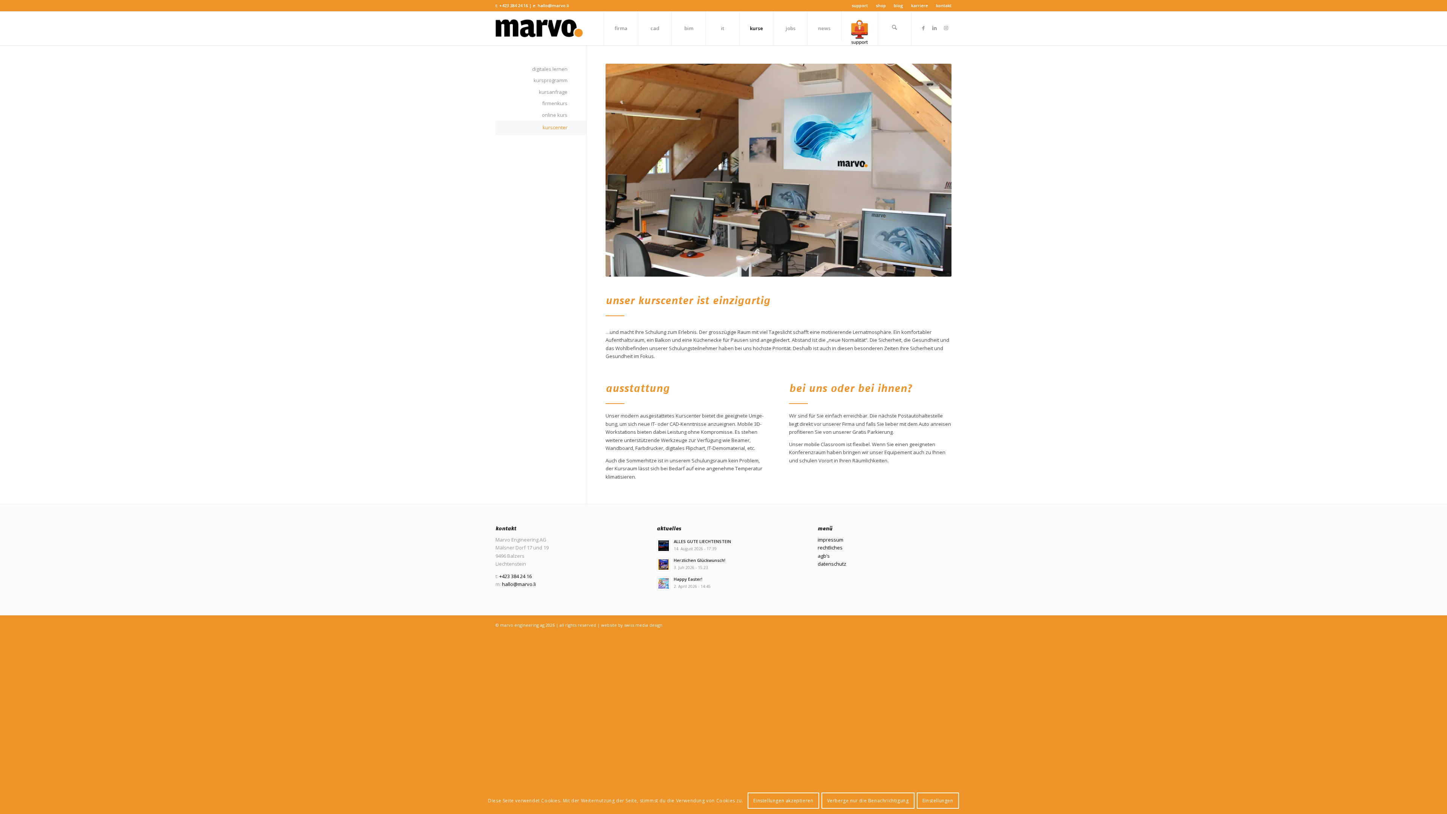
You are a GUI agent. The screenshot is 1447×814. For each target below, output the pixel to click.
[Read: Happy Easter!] (663, 583)
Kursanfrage (553, 92)
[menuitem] (860, 6)
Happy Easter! (688, 579)
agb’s (824, 555)
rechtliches (830, 547)
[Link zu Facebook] (923, 28)
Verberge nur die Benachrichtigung (868, 800)
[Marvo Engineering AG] (539, 28)
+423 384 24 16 (513, 5)
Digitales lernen (549, 69)
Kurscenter (555, 127)
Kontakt (943, 5)
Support (860, 5)
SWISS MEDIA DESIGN (643, 625)
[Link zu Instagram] (945, 28)
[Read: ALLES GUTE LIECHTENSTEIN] (663, 545)
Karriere (919, 5)
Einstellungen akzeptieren (783, 800)
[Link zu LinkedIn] (934, 28)
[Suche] (895, 28)
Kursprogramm (550, 80)
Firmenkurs (554, 103)
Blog (898, 5)
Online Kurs (554, 115)
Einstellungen (937, 800)
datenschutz (832, 563)
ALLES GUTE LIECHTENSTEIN (702, 541)
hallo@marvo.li (553, 5)
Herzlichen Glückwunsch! (699, 560)
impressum (830, 539)
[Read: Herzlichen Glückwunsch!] (663, 564)
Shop (881, 5)
